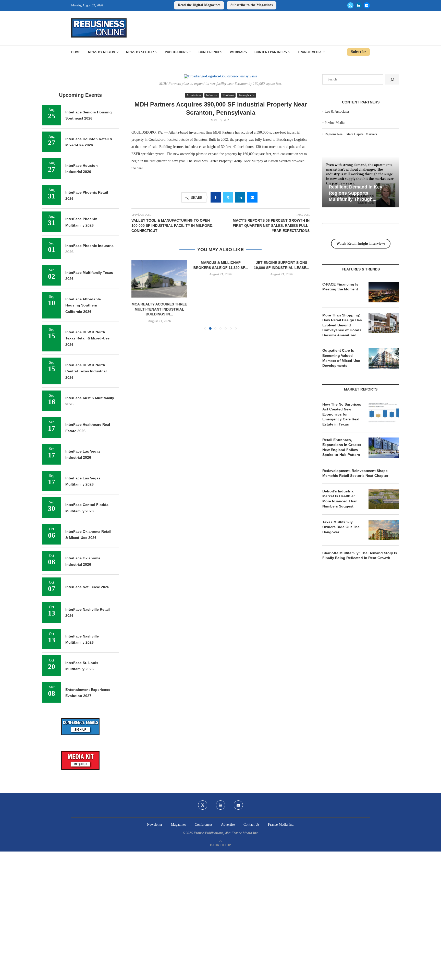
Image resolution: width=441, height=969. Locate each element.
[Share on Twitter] (228, 197)
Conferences (210, 52)
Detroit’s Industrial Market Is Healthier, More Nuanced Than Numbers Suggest (340, 498)
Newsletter (154, 824)
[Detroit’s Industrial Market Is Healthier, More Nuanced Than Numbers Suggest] (384, 499)
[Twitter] (350, 5)
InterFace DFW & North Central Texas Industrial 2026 (86, 371)
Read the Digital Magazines (199, 5)
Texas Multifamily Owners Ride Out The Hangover (341, 527)
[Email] (367, 5)
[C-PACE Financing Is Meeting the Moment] (384, 292)
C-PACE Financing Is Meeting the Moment (340, 286)
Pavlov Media (335, 123)
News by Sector (140, 52)
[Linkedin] (359, 5)
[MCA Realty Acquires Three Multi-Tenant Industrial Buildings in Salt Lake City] (159, 279)
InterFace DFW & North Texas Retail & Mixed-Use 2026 (87, 338)
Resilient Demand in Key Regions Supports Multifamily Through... (355, 193)
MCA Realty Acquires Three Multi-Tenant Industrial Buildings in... (159, 309)
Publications (176, 52)
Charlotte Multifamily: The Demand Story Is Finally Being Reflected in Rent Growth (359, 555)
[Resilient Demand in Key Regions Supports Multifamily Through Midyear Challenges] (360, 182)
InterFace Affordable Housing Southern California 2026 (83, 305)
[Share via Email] (252, 197)
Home (75, 52)
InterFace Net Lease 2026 (87, 587)
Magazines (178, 824)
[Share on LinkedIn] (240, 197)
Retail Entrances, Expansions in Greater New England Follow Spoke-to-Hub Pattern (341, 447)
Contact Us (251, 824)
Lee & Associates (337, 111)
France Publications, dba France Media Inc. (226, 833)
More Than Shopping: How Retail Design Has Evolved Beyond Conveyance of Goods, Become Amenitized (342, 325)
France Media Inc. (281, 824)
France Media (310, 52)
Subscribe (358, 52)
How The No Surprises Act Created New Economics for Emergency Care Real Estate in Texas (341, 414)
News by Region (101, 52)
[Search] (392, 79)
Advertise (228, 824)
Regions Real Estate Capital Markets (351, 134)
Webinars (238, 52)
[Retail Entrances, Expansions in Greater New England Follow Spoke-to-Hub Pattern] (384, 448)
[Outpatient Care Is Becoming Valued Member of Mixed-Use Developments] (384, 358)
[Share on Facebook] (216, 197)
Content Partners (270, 52)
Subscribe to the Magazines (251, 5)
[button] (138, 294)
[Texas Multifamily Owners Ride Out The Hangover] (384, 530)
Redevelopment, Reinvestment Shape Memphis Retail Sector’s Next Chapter (355, 473)
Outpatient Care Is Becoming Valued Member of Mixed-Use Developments (341, 358)
